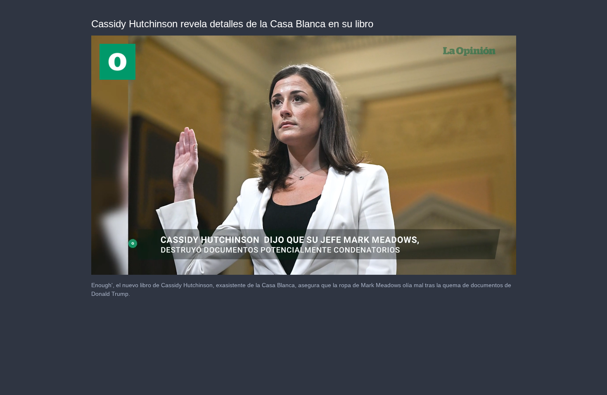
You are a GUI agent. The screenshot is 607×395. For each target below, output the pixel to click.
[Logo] (117, 62)
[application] (303, 155)
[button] (303, 154)
